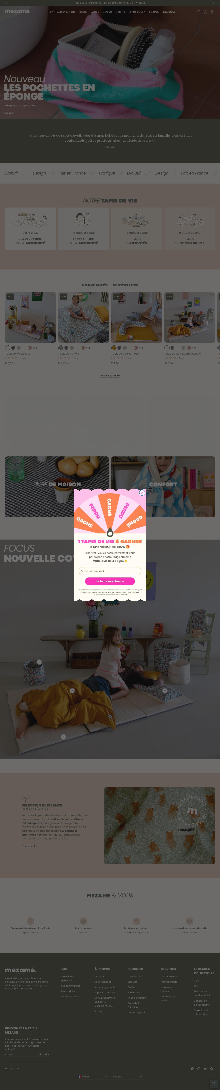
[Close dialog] (142, 492)
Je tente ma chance (110, 581)
